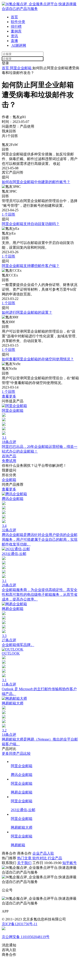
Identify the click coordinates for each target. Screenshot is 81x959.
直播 (14, 41)
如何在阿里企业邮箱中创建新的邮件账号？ (36, 182)
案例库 (16, 31)
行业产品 (55, 858)
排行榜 (16, 26)
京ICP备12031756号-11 (19, 924)
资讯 (14, 36)
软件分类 (18, 22)
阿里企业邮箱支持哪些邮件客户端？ (30, 266)
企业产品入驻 (43, 853)
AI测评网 (18, 45)
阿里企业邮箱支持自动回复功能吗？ (30, 224)
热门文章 (24, 858)
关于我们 (24, 863)
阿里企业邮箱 (20, 68)
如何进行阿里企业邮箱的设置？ (27, 312)
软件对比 (40, 858)
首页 (14, 17)
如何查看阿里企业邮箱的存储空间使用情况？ (38, 359)
